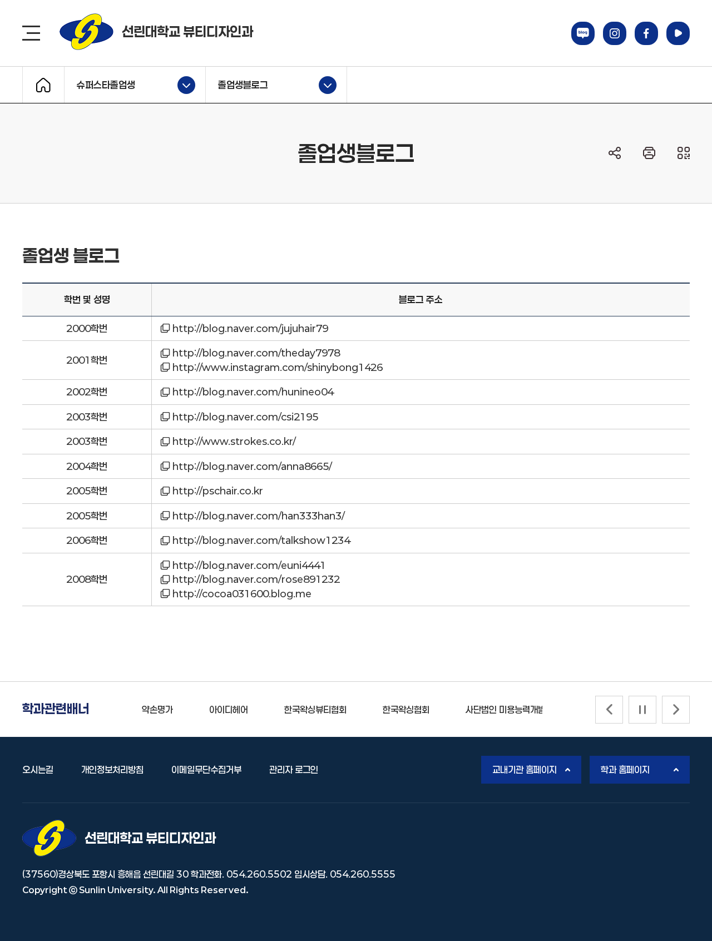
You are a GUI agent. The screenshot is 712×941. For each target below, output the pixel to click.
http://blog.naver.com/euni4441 (249, 565)
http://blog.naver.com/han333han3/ (258, 515)
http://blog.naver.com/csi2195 (245, 416)
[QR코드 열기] (684, 153)
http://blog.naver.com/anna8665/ (252, 466)
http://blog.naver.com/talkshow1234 (261, 540)
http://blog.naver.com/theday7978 (256, 352)
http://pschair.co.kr (217, 490)
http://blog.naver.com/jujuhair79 (250, 328)
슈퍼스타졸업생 (100, 83)
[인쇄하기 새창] (649, 153)
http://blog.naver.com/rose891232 (256, 579)
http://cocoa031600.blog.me (242, 593)
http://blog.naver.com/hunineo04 (252, 391)
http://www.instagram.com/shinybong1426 (277, 367)
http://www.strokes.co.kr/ (234, 441)
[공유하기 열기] (615, 153)
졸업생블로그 (237, 83)
